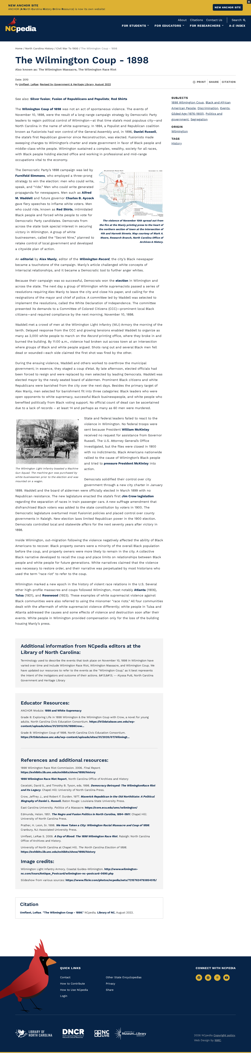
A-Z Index (237, 25)
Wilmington (179, 131)
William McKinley (135, 429)
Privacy (110, 983)
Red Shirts (119, 99)
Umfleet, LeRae (29, 84)
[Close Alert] (249, 2)
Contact (65, 977)
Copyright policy (224, 1035)
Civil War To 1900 (67, 48)
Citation (229, 82)
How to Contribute (72, 983)
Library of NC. (106, 912)
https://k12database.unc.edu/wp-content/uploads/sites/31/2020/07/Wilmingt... (75, 737)
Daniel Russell (145, 131)
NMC (218, 1040)
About (182, 20)
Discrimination (208, 108)
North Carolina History (39, 48)
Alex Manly (48, 259)
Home (18, 48)
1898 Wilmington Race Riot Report (44, 779)
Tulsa (19, 595)
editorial (26, 259)
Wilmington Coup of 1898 (41, 109)
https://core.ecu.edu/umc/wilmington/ (111, 807)
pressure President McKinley (126, 463)
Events (225, 108)
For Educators (168, 25)
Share (214, 82)
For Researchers (205, 25)
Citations (196, 20)
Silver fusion (40, 99)
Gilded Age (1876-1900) (188, 113)
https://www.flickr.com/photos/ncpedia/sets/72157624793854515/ (111, 880)
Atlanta (140, 590)
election (122, 280)
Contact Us (214, 20)
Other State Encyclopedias (123, 977)
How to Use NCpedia (74, 990)
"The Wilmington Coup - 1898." (63, 912)
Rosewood (50, 595)
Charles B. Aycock (80, 198)
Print (201, 82)
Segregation (199, 119)
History (176, 143)
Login (63, 996)
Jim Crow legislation (138, 496)
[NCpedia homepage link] (21, 25)
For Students (134, 25)
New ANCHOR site (228, 7)
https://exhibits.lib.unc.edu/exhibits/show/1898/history (58, 772)
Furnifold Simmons (30, 175)
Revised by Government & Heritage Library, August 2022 (75, 84)
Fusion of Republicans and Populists (80, 99)
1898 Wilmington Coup (188, 102)
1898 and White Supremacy (63, 710)
